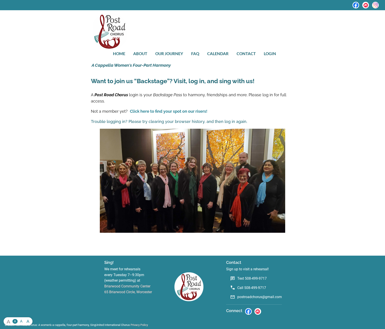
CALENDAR (218, 53)
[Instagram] (375, 5)
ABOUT (140, 53)
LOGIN (270, 53)
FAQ (195, 53)
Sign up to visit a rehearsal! (247, 269)
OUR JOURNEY (169, 53)
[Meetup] (365, 5)
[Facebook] (355, 5)
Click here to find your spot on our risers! (168, 111)
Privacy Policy (139, 325)
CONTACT (246, 53)
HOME (119, 53)
